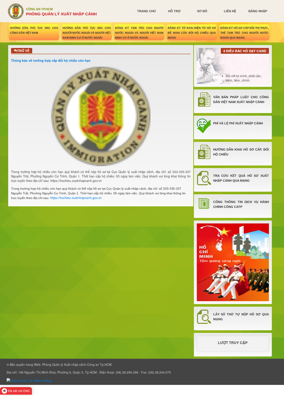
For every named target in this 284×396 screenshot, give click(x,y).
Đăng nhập (257, 11)
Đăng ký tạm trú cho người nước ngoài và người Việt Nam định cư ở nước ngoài (139, 32)
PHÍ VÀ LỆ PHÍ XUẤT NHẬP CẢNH (238, 123)
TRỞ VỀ (23, 50)
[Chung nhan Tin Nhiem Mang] (29, 380)
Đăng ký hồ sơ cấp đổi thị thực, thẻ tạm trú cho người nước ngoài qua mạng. (244, 32)
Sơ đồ (202, 11)
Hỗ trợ (174, 11)
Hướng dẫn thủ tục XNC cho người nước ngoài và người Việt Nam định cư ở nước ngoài (87, 32)
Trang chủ (146, 11)
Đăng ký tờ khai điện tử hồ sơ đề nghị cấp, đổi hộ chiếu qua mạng (192, 32)
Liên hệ (230, 11)
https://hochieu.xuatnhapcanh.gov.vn (76, 197)
